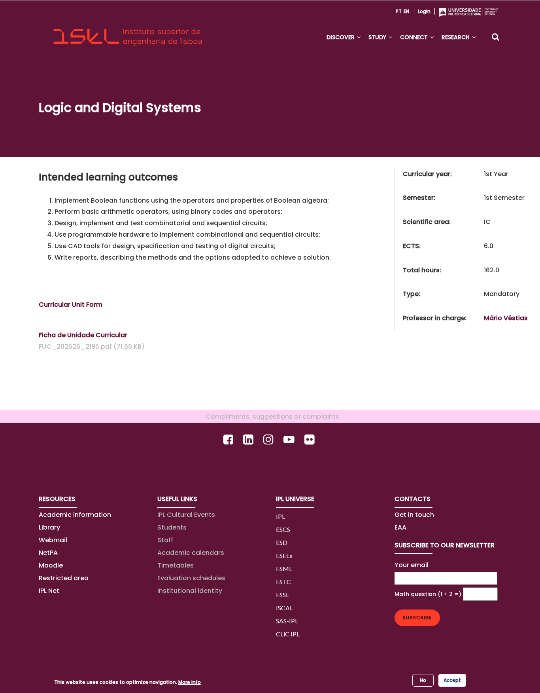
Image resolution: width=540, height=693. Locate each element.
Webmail (53, 540)
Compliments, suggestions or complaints (270, 416)
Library (49, 527)
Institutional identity (189, 590)
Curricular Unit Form (70, 304)
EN (406, 11)
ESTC (283, 581)
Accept (452, 680)
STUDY (378, 37)
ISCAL (284, 607)
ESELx (284, 555)
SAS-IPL (287, 621)
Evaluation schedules (191, 578)
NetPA (48, 552)
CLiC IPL (288, 634)
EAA (400, 527)
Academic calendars (190, 552)
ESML (284, 568)
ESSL (282, 594)
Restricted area (64, 578)
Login (424, 11)
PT (399, 11)
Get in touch (414, 514)
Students (172, 527)
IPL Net (49, 590)
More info (189, 682)
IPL (280, 516)
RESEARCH (456, 37)
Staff (165, 540)
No (423, 680)
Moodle (51, 565)
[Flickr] (310, 439)
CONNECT (414, 37)
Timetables (175, 565)
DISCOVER (341, 37)
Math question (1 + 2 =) (428, 594)
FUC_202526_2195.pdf (75, 346)
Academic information (75, 514)
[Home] (128, 30)
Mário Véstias (506, 318)
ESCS (283, 529)
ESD (281, 542)
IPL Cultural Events (186, 514)
